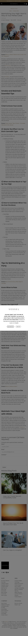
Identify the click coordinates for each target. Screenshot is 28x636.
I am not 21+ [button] (10, 326)
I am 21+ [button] (18, 326)
